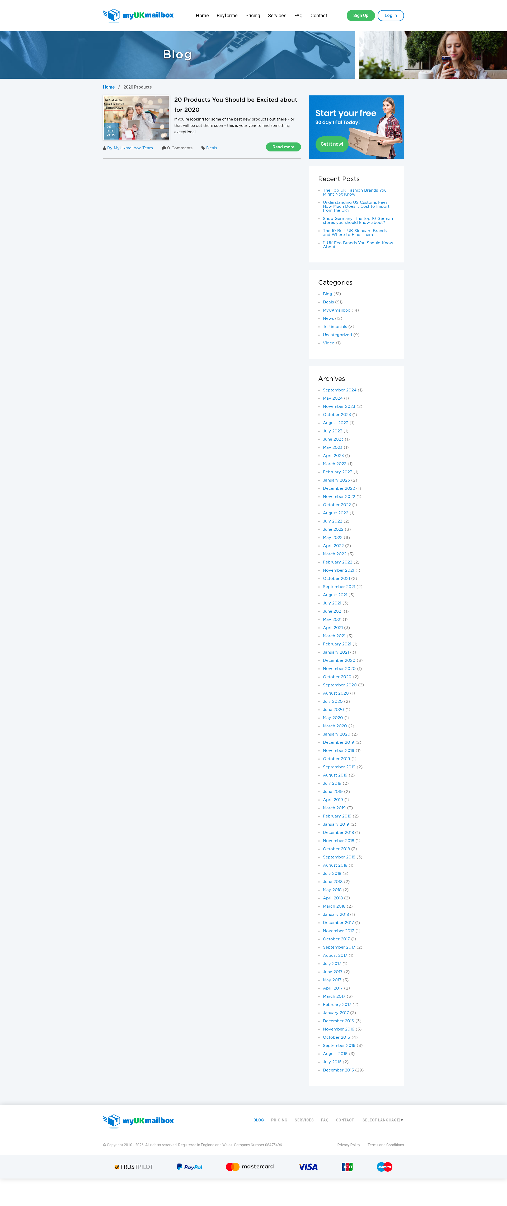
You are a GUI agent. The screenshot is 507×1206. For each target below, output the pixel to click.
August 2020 (336, 693)
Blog (327, 294)
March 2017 (334, 996)
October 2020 (337, 677)
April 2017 (333, 988)
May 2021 (332, 619)
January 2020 (336, 734)
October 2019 (336, 759)
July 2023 (332, 431)
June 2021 (332, 611)
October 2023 (337, 415)
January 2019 (336, 824)
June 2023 (333, 439)
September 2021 (339, 587)
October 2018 (336, 849)
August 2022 (335, 513)
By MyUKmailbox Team (130, 148)
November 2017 (338, 931)
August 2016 (335, 1054)
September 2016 (339, 1045)
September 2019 (339, 767)
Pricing (253, 15)
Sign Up (360, 15)
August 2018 (335, 865)
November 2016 (338, 1029)
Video (329, 343)
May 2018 (332, 890)
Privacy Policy (348, 1145)
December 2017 (338, 923)
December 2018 (338, 832)
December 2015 (338, 1070)
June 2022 (333, 529)
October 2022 (337, 505)
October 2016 (336, 1037)
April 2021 (333, 628)
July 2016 (332, 1062)
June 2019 (333, 791)
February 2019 (337, 816)
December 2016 (338, 1021)
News (328, 318)
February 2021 (337, 644)
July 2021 (332, 603)
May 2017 (332, 980)
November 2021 (338, 570)
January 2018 (336, 914)
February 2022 (337, 562)
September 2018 (339, 857)
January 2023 (336, 480)
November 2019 (338, 750)
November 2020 (339, 669)
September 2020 (340, 685)
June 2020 (333, 709)
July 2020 (333, 701)
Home (202, 15)
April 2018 (333, 898)
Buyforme (227, 15)
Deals (211, 148)
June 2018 (332, 882)
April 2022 (333, 546)
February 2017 (337, 1004)
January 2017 (336, 1013)
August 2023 (335, 423)
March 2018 (334, 906)
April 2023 (333, 456)
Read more (283, 147)
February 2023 (337, 472)
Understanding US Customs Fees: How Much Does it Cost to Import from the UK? (356, 206)
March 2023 (334, 464)
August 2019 (335, 775)
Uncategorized (337, 335)
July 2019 (332, 783)
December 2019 (338, 742)
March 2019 (334, 808)
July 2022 (332, 521)
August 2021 (335, 595)
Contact (319, 15)
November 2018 (338, 841)
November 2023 (339, 406)
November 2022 (339, 496)
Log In (391, 15)
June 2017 (332, 972)
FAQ (298, 15)
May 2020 (333, 718)
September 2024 (339, 390)
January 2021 (336, 652)
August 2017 (335, 955)
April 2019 (333, 800)
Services (277, 15)
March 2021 (334, 636)
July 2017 (332, 963)
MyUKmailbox (336, 310)
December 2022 (339, 488)
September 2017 (339, 947)
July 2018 (332, 873)
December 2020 (339, 660)
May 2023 (332, 447)
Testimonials (335, 327)
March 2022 (334, 554)
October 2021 (336, 578)
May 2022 (332, 537)
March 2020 (335, 726)
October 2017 (336, 939)
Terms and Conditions (386, 1145)
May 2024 (333, 398)
